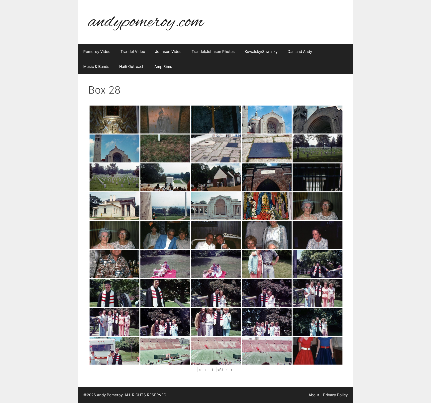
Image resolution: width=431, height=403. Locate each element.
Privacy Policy (335, 395)
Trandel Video (132, 51)
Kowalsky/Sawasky (261, 51)
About (314, 395)
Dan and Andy (300, 51)
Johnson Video (168, 51)
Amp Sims (163, 66)
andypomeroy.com (146, 22)
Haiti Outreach (131, 66)
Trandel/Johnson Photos (213, 51)
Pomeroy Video (96, 51)
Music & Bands (96, 66)
